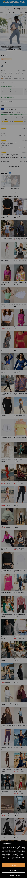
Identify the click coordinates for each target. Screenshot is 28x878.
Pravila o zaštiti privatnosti (8, 859)
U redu (13, 865)
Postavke (13, 870)
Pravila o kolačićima (19, 857)
